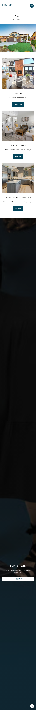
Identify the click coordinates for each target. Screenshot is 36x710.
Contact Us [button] (18, 579)
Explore (18, 208)
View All (18, 156)
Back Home (18, 104)
